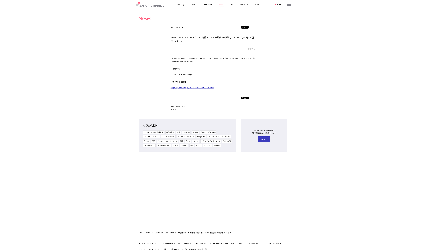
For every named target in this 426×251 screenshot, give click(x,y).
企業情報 (217, 145)
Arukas (146, 141)
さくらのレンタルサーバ (151, 136)
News (148, 232)
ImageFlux (201, 136)
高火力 (175, 145)
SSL (191, 145)
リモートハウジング (168, 136)
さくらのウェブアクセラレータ (167, 141)
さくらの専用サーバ (164, 145)
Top (140, 232)
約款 (178, 132)
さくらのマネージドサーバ (186, 136)
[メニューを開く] (289, 4)
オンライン (174, 109)
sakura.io (184, 145)
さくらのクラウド (149, 145)
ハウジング (207, 145)
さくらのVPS (227, 141)
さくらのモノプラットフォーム (210, 141)
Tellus (188, 141)
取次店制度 (170, 132)
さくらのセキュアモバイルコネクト (219, 136)
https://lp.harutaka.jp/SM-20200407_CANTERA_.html (192, 87)
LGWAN (195, 132)
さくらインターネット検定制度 (153, 132)
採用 (181, 141)
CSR (153, 141)
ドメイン (198, 145)
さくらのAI (186, 132)
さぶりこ (195, 141)
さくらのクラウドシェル (208, 132)
